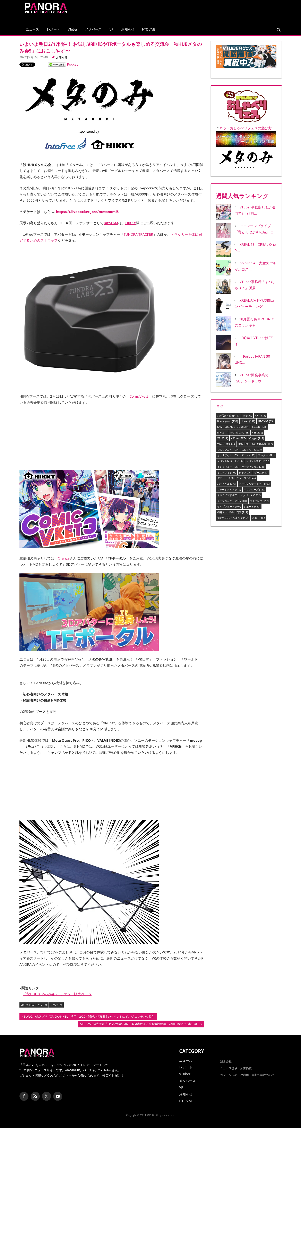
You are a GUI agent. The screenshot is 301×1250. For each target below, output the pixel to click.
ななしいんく (228, 449)
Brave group (227, 421)
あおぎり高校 (262, 444)
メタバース (93, 29)
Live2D (259, 427)
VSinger (256, 438)
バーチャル (226, 484)
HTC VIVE (148, 29)
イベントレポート (230, 461)
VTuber (72, 29)
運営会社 (226, 1061)
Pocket (72, 64)
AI (247, 415)
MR (222, 432)
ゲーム (261, 472)
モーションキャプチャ (232, 501)
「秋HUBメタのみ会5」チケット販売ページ (57, 994)
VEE (257, 432)
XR (243, 444)
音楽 (258, 518)
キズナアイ (226, 472)
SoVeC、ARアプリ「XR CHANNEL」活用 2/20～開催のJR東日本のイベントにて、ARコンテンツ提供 (89, 1017)
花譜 (242, 512)
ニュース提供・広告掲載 (236, 1068)
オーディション (253, 467)
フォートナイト (229, 489)
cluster (248, 421)
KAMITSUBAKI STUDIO (233, 427)
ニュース (32, 29)
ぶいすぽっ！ (228, 455)
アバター (266, 455)
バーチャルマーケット (254, 484)
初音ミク (225, 512)
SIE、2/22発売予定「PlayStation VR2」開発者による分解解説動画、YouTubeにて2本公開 (140, 1024)
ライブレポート (229, 506)
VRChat (30, 1005)
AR (260, 415)
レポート (53, 29)
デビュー (225, 478)
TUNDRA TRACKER (138, 234)
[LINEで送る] (57, 64)
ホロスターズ (254, 489)
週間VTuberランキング (233, 518)
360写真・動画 (228, 415)
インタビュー (228, 467)
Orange (64, 558)
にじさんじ (251, 449)
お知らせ (127, 29)
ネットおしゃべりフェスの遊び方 (246, 128)
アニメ (248, 455)
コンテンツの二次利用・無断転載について (247, 1075)
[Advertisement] (204, 11)
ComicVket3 (139, 396)
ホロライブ (227, 495)
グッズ (245, 472)
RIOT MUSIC (239, 432)
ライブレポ (259, 501)
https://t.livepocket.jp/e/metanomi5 (87, 211)
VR (111, 29)
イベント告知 (257, 461)
